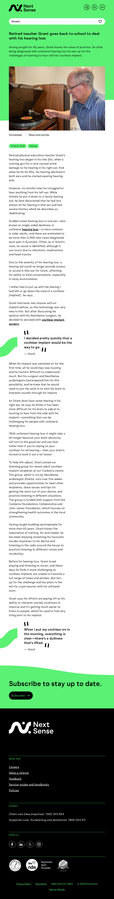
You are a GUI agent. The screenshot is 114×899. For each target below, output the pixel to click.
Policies (14, 790)
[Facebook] (12, 844)
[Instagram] (39, 844)
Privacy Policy (23, 884)
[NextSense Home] (22, 8)
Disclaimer (41, 884)
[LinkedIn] (21, 844)
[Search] (94, 7)
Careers (14, 767)
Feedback (15, 778)
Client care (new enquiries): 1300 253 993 (36, 814)
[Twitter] (30, 844)
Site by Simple (57, 889)
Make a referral (19, 772)
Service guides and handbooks (29, 784)
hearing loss (30, 229)
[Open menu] (102, 7)
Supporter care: (47, 820)
